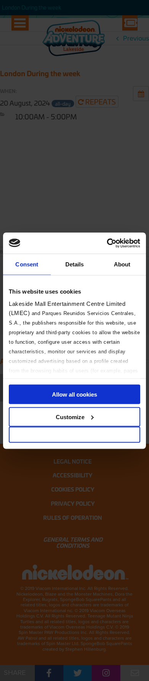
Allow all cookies (74, 394)
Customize (70, 416)
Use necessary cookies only (74, 434)
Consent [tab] (26, 264)
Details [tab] (74, 264)
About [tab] (122, 264)
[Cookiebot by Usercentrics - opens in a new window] (107, 243)
